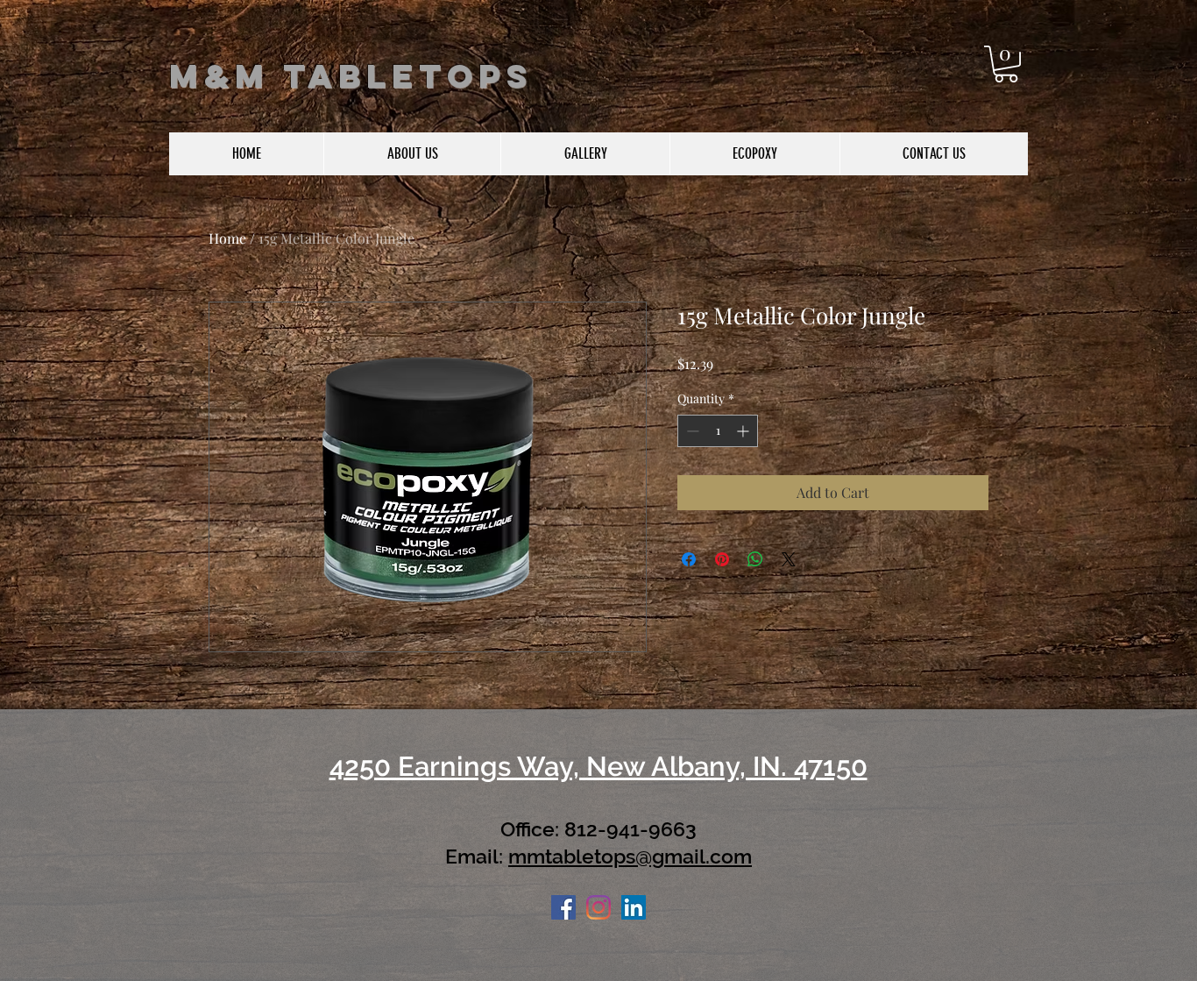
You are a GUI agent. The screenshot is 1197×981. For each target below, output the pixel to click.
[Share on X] (788, 559)
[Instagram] (598, 907)
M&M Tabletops (351, 75)
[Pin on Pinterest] (722, 559)
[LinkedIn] (633, 907)
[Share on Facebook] (688, 559)
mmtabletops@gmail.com (630, 856)
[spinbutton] (717, 431)
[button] (1006, 64)
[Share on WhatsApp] (755, 559)
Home (227, 238)
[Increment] (744, 431)
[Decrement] (691, 431)
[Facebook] (563, 907)
